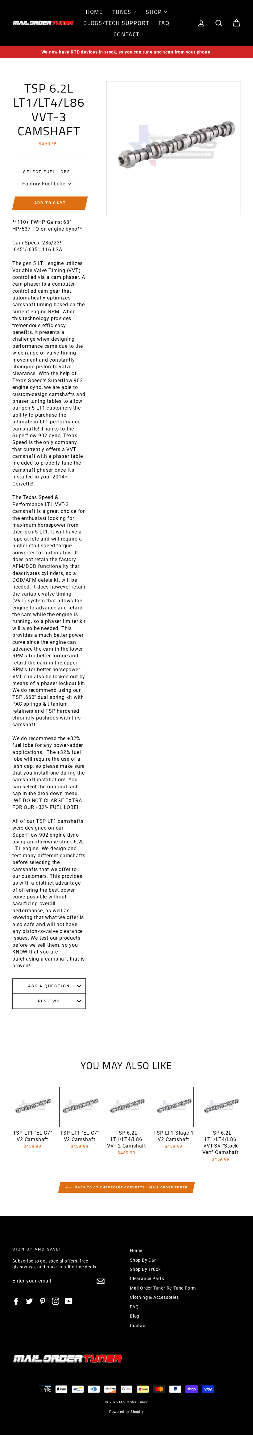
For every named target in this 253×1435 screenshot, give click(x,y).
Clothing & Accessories (154, 1297)
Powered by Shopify (126, 1412)
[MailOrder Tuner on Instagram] (55, 1301)
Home (136, 1250)
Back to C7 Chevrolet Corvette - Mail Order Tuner (131, 1187)
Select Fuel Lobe (46, 171)
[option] (126, 52)
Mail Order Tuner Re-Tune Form (163, 1288)
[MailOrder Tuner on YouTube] (69, 1301)
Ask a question (49, 986)
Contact (138, 1325)
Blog (134, 1316)
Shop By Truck (145, 1269)
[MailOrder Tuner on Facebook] (16, 1301)
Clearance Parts (147, 1278)
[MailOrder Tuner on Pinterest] (42, 1301)
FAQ (134, 1306)
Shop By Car (143, 1260)
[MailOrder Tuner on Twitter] (29, 1301)
